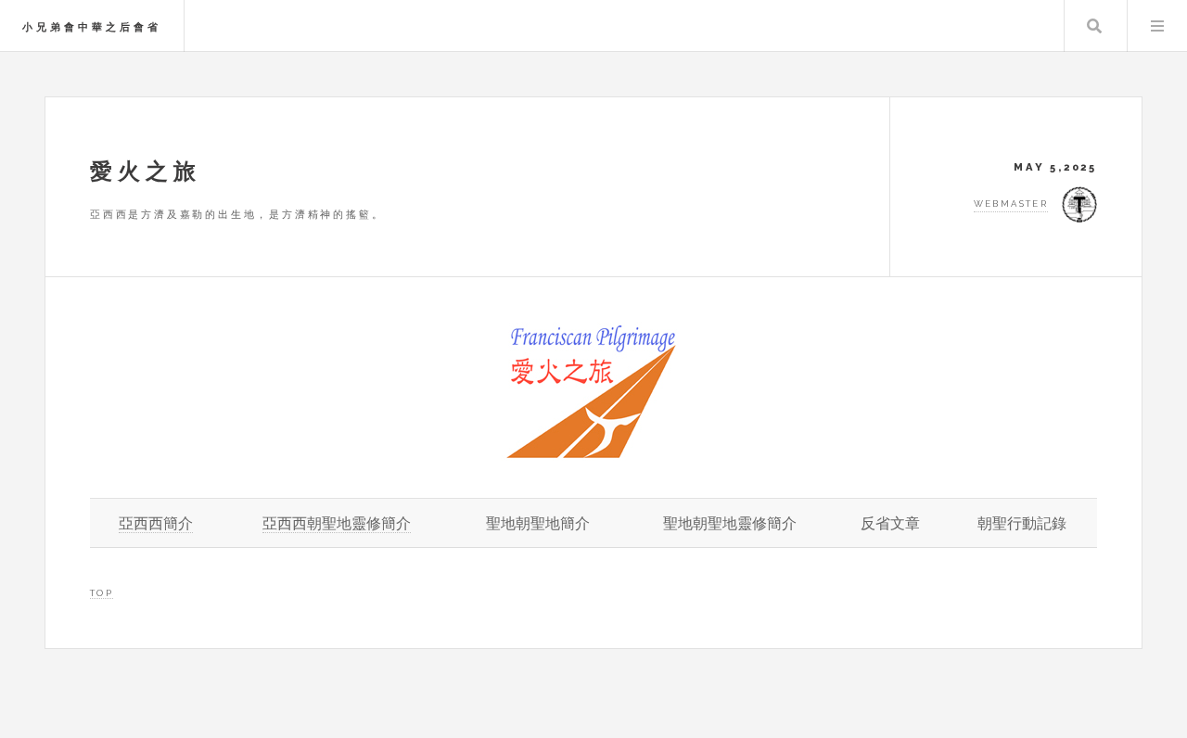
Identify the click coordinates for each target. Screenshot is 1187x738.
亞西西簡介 (156, 523)
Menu (1157, 26)
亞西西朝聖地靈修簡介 (336, 523)
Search (1094, 26)
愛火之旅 (145, 171)
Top (101, 593)
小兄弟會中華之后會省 (91, 26)
